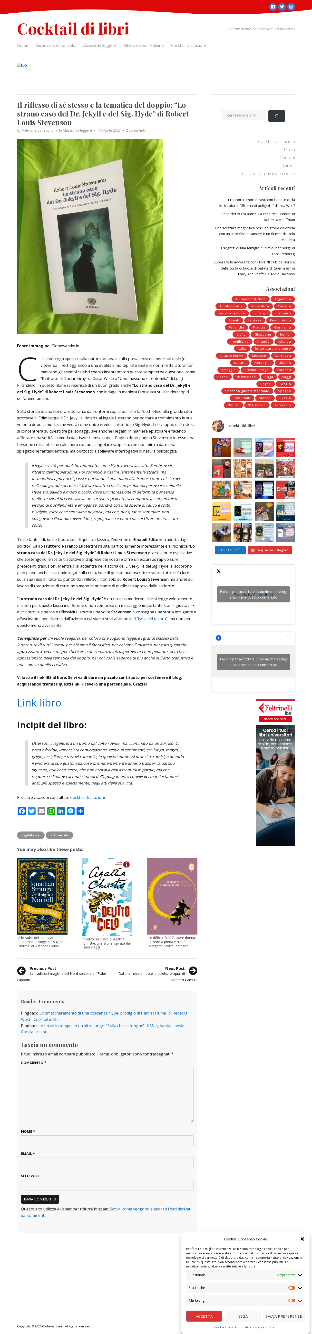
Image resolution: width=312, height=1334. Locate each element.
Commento (33, 1062)
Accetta (204, 1316)
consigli (260, 313)
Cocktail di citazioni (188, 45)
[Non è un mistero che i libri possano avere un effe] (221, 468)
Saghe (265, 384)
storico (265, 398)
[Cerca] (276, 116)
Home (22, 45)
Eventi (234, 320)
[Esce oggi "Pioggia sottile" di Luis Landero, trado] (285, 511)
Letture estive (232, 355)
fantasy (254, 320)
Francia (259, 327)
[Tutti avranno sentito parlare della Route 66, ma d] (221, 490)
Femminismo (280, 320)
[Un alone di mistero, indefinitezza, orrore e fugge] (264, 468)
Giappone (262, 334)
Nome (28, 1131)
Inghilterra (31, 835)
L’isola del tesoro (150, 618)
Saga (269, 377)
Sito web (30, 1175)
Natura (240, 362)
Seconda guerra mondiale (247, 391)
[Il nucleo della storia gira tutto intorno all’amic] (243, 447)
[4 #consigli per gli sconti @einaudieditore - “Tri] (243, 468)
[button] (302, 1239)
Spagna (284, 391)
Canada (284, 306)
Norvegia (262, 362)
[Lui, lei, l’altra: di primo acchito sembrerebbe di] (264, 447)
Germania (282, 327)
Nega (242, 1316)
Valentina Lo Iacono (38, 130)
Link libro (39, 702)
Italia (242, 348)
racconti (284, 369)
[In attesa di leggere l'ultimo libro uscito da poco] (221, 511)
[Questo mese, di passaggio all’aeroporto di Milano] (243, 532)
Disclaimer (284, 165)
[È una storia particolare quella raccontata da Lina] (221, 447)
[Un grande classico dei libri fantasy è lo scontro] (243, 511)
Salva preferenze (284, 1316)
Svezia (285, 398)
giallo (241, 334)
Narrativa (283, 355)
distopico (283, 313)
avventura (260, 306)
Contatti (287, 157)
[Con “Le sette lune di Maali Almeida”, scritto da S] (264, 490)
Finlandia (236, 327)
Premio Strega (256, 369)
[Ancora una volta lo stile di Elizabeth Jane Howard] (243, 490)
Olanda (285, 362)
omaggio (228, 369)
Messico (259, 355)
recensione (246, 377)
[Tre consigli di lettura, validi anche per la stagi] (285, 490)
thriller (233, 405)
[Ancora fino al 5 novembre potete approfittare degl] (285, 468)
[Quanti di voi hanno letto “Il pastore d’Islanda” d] (285, 532)
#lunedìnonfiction (250, 299)
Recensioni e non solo (55, 45)
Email (28, 1153)
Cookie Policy (223, 1327)
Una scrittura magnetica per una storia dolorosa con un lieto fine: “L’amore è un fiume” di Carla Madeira (255, 233)
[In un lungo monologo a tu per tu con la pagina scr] (285, 447)
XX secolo (282, 405)
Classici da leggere (99, 45)
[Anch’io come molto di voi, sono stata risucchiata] (264, 511)
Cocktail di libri (73, 28)
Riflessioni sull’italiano (144, 45)
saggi (286, 377)
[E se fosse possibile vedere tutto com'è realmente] (221, 532)
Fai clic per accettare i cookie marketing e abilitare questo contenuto (253, 594)
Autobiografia (231, 306)
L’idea (289, 149)
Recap (222, 377)
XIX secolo (59, 835)
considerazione (231, 313)
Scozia (285, 384)
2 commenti (135, 130)
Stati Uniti (242, 398)
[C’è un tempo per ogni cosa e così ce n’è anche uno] (264, 532)
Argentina (282, 299)
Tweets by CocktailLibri (253, 594)
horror (285, 334)
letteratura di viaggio (273, 348)
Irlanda (263, 341)
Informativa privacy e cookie (254, 1327)
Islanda (284, 341)
